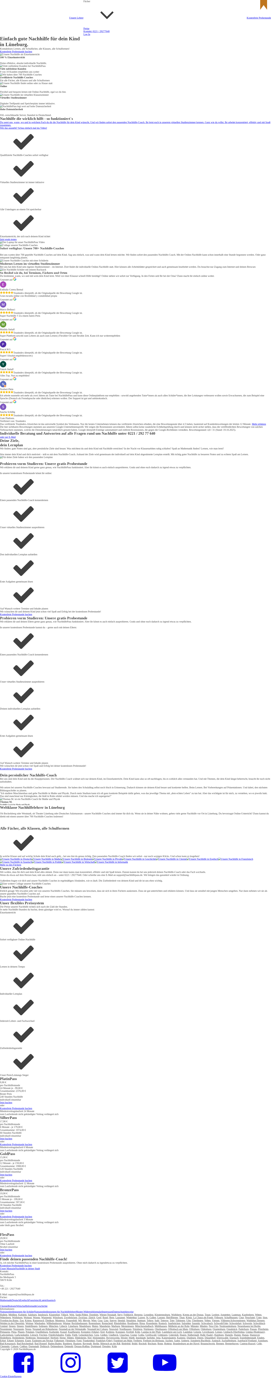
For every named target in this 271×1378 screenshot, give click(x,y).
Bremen (220, 1343)
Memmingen (127, 1326)
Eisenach (234, 1337)
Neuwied (113, 1329)
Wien (93, 1320)
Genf (98, 1317)
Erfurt (3, 1340)
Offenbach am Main (178, 1329)
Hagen (183, 1335)
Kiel (102, 1332)
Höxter (124, 1337)
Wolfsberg (176, 1314)
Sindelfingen (31, 1326)
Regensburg (95, 1323)
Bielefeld (126, 1343)
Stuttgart (141, 1320)
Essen (28, 1340)
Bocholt (142, 1343)
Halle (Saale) (206, 1335)
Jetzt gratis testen (8, 239)
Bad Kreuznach (8, 1343)
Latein (43, 1300)
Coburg (14, 1346)
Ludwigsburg (6, 1335)
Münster (195, 1326)
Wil (80, 1320)
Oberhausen (161, 1329)
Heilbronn (31, 1337)
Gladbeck (113, 1335)
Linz (106, 1320)
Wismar (66, 1323)
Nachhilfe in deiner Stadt (27, 1268)
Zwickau (82, 1317)
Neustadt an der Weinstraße (72, 1329)
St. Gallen (151, 1317)
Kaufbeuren (74, 1332)
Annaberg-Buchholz (200, 1340)
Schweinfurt (235, 1323)
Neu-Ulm (213, 1326)
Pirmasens (5, 1332)
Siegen (12, 1326)
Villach (64, 1314)
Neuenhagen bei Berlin (248, 1326)
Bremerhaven (232, 1343)
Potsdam (30, 1332)
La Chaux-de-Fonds (203, 1317)
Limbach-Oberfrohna (233, 1332)
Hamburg (219, 1335)
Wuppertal (46, 1317)
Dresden (106, 1346)
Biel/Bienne (172, 1317)
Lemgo (218, 1332)
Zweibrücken (70, 1317)
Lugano (161, 1317)
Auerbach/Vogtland (247, 1340)
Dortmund (96, 1346)
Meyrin (86, 1320)
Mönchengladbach (144, 1326)
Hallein (3, 1314)
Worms (36, 1317)
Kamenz (181, 1337)
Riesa (142, 1323)
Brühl (134, 1343)
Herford (54, 1337)
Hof (89, 1337)
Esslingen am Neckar (42, 1340)
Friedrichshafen (56, 1335)
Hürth (132, 1337)
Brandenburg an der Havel (186, 1343)
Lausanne (120, 1317)
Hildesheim (80, 1337)
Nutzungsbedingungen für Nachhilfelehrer (55, 1311)
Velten (207, 1320)
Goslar (133, 1335)
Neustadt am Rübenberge (45, 1329)
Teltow (150, 1320)
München (53, 1326)
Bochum (152, 1343)
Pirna (13, 1332)
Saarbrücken (174, 1323)
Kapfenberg (248, 1314)
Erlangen (19, 1340)
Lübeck (63, 1326)
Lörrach (34, 1335)
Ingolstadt (141, 1337)
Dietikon (49, 1320)
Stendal (121, 1320)
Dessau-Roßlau (82, 1346)
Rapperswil (38, 1320)
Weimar (29, 1323)
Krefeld (130, 1332)
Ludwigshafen (22, 1335)
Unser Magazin (7, 1268)
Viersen (215, 1320)
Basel (105, 1317)
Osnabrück (231, 1329)
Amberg (185, 1340)
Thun (182, 1317)
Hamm (237, 1335)
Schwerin (247, 1323)
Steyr (119, 1314)
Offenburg (194, 1329)
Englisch (134, 101)
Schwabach (207, 1323)
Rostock (163, 1323)
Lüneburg (73, 1326)
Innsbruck (43, 1314)
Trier (172, 1320)
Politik (133, 222)
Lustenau (236, 1314)
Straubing (131, 1320)
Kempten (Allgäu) (90, 1332)
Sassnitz (196, 1323)
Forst (79, 1340)
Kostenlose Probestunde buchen (16, 1265)
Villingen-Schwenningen (233, 1320)
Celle (259, 1343)
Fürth (74, 1335)
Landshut (187, 1332)
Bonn (160, 1343)
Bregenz (138, 1314)
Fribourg (218, 1317)
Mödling (12, 1314)
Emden (260, 1337)
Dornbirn (93, 1314)
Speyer (113, 1320)
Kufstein (22, 1314)
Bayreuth (87, 1343)
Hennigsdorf (43, 1337)
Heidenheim (18, 1337)
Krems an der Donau (193, 1314)
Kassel (63, 1332)
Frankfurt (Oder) (104, 1340)
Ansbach (216, 1340)
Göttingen (162, 1335)
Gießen (103, 1335)
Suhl (157, 1320)
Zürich (91, 1317)
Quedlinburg (41, 1332)
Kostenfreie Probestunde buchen (16, 51)
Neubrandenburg (227, 1326)
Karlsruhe (54, 1332)
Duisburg (191, 1337)
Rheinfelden (120, 1323)
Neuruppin (18, 1329)
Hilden (70, 1337)
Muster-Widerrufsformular (89, 1311)
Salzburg (32, 1314)
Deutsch (134, 53)
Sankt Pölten (81, 1314)
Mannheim (104, 1326)
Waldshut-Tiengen (256, 1320)
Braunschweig (208, 1343)
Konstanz (120, 1332)
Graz (100, 1320)
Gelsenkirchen (86, 1335)
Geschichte (135, 198)
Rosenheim (151, 1323)
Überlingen (197, 1320)
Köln (137, 1332)
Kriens (28, 1320)
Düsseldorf (210, 1337)
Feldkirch (128, 1314)
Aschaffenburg (228, 1340)
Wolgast (28, 1317)
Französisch (136, 125)
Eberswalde (222, 1337)
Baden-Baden (55, 1343)
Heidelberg (5, 1337)
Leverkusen (208, 1332)
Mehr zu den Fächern (10, 864)
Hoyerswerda (113, 1337)
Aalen (177, 1340)
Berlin (96, 1343)
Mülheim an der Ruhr (178, 1326)
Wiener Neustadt (108, 1314)
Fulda (68, 1335)
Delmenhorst (56, 1346)
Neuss (28, 1329)
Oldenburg (206, 1329)
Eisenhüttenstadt (248, 1337)
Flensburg (70, 1340)
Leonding (148, 1314)
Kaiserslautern (169, 1337)
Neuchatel (250, 1317)
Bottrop (168, 1343)
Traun (207, 1314)
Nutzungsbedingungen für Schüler (17, 1311)
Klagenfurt (54, 1314)
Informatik (31, 1306)
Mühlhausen (161, 1326)
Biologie (12, 1306)
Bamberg (67, 1343)
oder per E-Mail (8, 437)
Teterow (164, 1320)
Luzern (141, 1317)
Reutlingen (132, 1323)
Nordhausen (125, 1329)
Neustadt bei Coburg (97, 1329)
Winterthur (131, 1317)
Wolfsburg (17, 1317)
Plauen (21, 1332)
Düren (200, 1337)
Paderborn (244, 1329)
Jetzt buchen (6, 1102)
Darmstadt (34, 1346)
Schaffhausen (231, 1317)
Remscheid (107, 1323)
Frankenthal (89, 1340)
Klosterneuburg (162, 1314)
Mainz (95, 1326)
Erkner (10, 1340)
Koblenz (110, 1332)
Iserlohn (151, 1337)
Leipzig (197, 1332)
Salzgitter (186, 1323)
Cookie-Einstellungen (10, 1376)
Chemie (134, 150)
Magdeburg (85, 1326)
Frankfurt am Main (123, 1340)
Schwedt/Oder (221, 1323)
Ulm (188, 1320)
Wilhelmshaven (54, 1323)
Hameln (229, 1335)
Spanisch (51, 1300)
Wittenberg (5, 1317)
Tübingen (180, 1320)
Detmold (68, 1346)
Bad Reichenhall (25, 1343)
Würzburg (58, 1317)
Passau (253, 1329)
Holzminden (99, 1337)
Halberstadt (193, 1335)
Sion (265, 1317)
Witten (258, 1314)
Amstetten (225, 1314)
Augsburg (263, 1340)
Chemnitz (5, 1346)
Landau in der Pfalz (151, 1332)
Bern (111, 1317)
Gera (96, 1335)
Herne (63, 1337)
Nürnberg (137, 1329)
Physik (133, 174)
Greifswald (150, 1335)
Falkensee (59, 1340)
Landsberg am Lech (172, 1332)
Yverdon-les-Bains (9, 1320)
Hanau (245, 1335)
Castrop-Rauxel (247, 1343)
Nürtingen (148, 1329)
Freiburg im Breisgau (153, 1340)
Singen (20, 1326)
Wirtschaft (21, 1306)
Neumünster (6, 1329)
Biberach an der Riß (110, 1343)
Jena (158, 1337)
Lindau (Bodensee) (255, 1332)
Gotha (141, 1335)
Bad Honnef (41, 1343)
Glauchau (124, 1335)
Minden (203, 1326)
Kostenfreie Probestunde (259, 17)
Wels (71, 1314)
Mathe (133, 77)
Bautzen (77, 1343)
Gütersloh (173, 1335)
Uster (258, 1317)
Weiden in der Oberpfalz (12, 1323)
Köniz (189, 1317)
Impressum (107, 1311)
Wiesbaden (39, 1323)
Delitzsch (44, 1346)
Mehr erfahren (259, 424)
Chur (241, 1317)
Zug (22, 1320)
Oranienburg (219, 1329)
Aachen (169, 1340)
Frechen (43, 1335)
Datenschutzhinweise (123, 1311)
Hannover (255, 1335)
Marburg (115, 1326)
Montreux (60, 1320)
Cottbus (23, 1346)
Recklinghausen (79, 1323)
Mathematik (6, 1300)
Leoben (215, 1314)
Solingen (43, 1326)
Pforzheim (263, 1329)
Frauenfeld (71, 1320)
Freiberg (137, 1340)
